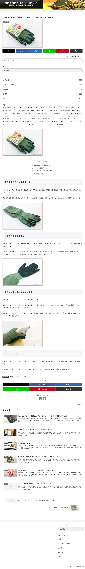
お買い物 (6, 376)
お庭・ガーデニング (15, 376)
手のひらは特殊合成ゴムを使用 (43, 171)
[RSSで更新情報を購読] (44, 398)
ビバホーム (25, 376)
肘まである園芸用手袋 (40, 168)
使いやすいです (38, 173)
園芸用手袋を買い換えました (42, 165)
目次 (39, 162)
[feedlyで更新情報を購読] (40, 398)
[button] (76, 51)
